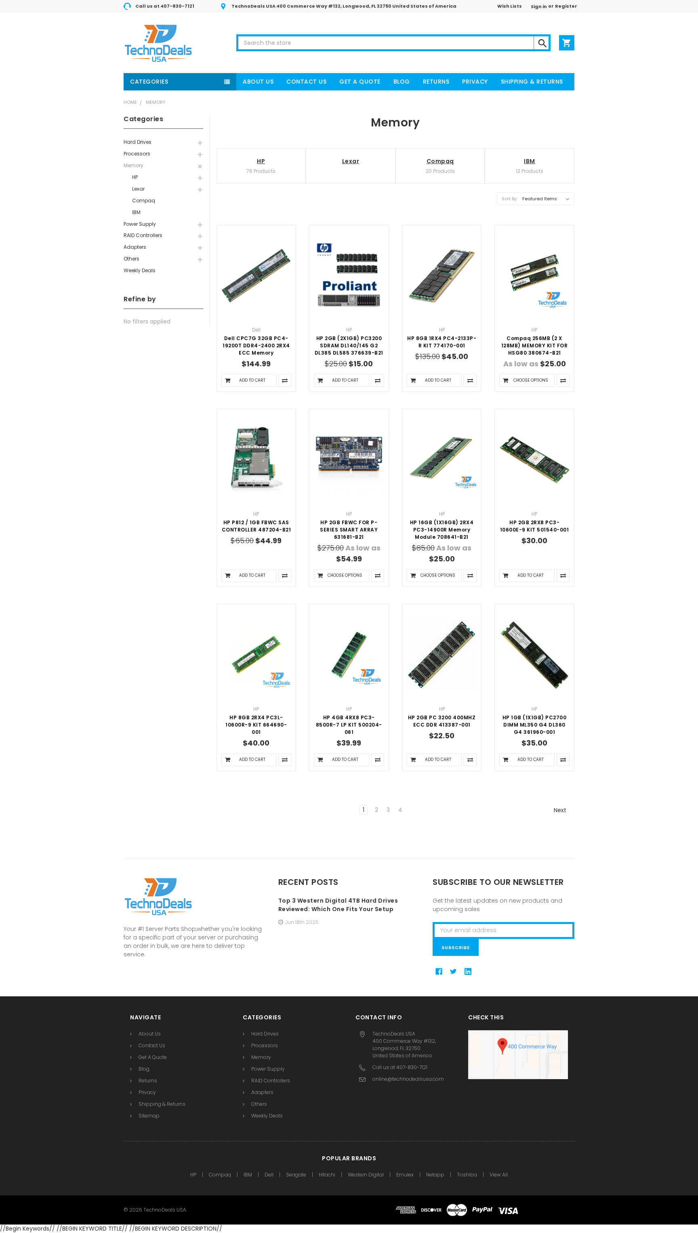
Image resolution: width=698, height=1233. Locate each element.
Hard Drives (137, 142)
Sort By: (509, 198)
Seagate (296, 1174)
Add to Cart (252, 380)
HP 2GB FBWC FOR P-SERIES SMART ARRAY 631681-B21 (349, 529)
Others (131, 258)
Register (566, 6)
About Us (258, 82)
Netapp (435, 1174)
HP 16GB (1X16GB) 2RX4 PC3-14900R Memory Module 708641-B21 (442, 529)
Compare (284, 380)
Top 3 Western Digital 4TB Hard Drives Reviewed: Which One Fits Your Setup (338, 905)
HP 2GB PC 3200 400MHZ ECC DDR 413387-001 (442, 721)
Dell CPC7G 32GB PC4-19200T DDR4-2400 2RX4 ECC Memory (256, 345)
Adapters (135, 247)
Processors (137, 153)
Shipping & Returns (532, 82)
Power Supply (140, 224)
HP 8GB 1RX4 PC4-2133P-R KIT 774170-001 (441, 342)
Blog (401, 82)
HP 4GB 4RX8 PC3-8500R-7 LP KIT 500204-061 (349, 724)
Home (130, 102)
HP (135, 177)
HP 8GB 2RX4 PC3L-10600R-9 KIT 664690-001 (256, 724)
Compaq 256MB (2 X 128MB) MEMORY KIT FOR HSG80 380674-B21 (534, 345)
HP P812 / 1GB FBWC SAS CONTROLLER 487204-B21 (256, 526)
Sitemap (149, 1115)
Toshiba (467, 1174)
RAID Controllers (143, 235)
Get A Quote (360, 82)
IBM (136, 212)
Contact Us (306, 82)
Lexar (138, 188)
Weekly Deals (140, 270)
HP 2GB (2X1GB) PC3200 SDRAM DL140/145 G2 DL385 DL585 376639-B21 (349, 345)
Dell (269, 1174)
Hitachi (327, 1174)
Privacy (475, 82)
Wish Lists (509, 6)
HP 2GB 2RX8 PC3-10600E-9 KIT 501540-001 (534, 526)
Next (561, 810)
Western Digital (366, 1174)
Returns (436, 82)
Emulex (405, 1174)
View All (499, 1174)
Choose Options (530, 380)
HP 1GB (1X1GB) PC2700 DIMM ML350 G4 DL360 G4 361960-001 (534, 724)
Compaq (143, 200)
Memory (156, 102)
